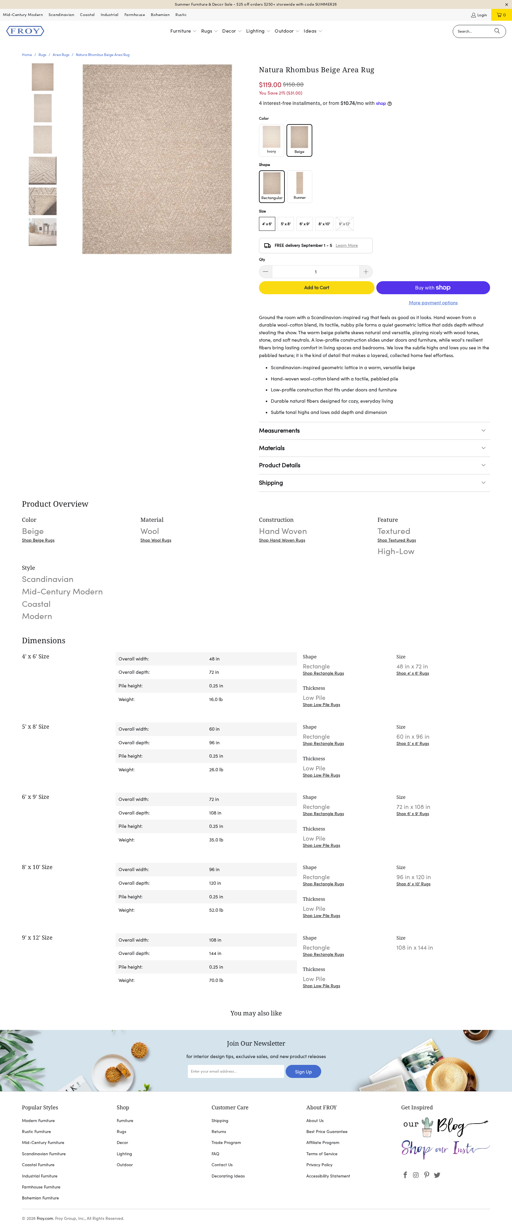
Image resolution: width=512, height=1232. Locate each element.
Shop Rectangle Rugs (323, 673)
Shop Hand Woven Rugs (282, 540)
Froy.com (45, 1218)
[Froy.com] (25, 31)
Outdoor (125, 1164)
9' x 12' (344, 223)
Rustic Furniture (36, 1131)
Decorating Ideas (228, 1176)
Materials (272, 448)
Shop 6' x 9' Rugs (412, 813)
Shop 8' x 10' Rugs (413, 884)
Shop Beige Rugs (38, 540)
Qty (262, 259)
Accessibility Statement (328, 1176)
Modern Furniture (38, 1120)
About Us (315, 1120)
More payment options (433, 302)
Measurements (279, 430)
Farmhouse (134, 14)
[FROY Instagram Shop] (445, 1158)
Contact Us (222, 1164)
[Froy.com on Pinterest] (426, 1175)
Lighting (124, 1153)
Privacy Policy (319, 1164)
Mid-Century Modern (23, 14)
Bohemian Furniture (40, 1198)
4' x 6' (267, 223)
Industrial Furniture (39, 1176)
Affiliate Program (322, 1142)
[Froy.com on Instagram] (416, 1175)
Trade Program (226, 1142)
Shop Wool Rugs (155, 540)
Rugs (121, 1131)
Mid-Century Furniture (43, 1142)
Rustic (181, 14)
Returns (219, 1131)
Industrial (110, 14)
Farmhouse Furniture (41, 1187)
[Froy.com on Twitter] (437, 1175)
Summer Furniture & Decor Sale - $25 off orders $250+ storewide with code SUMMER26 (256, 4)
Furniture (125, 1120)
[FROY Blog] (445, 1135)
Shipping (271, 483)
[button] (183, 31)
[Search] (497, 31)
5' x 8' (286, 223)
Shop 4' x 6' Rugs (412, 673)
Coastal (87, 14)
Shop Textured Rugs (396, 540)
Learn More (347, 245)
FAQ (215, 1153)
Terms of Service (321, 1153)
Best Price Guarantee (327, 1131)
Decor (122, 1142)
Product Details (279, 465)
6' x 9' (305, 223)
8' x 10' (324, 223)
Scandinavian (61, 14)
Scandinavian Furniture (44, 1153)
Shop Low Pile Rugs (321, 704)
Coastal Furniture (38, 1164)
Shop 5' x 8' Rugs (412, 743)
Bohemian (160, 14)
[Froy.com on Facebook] (405, 1175)
